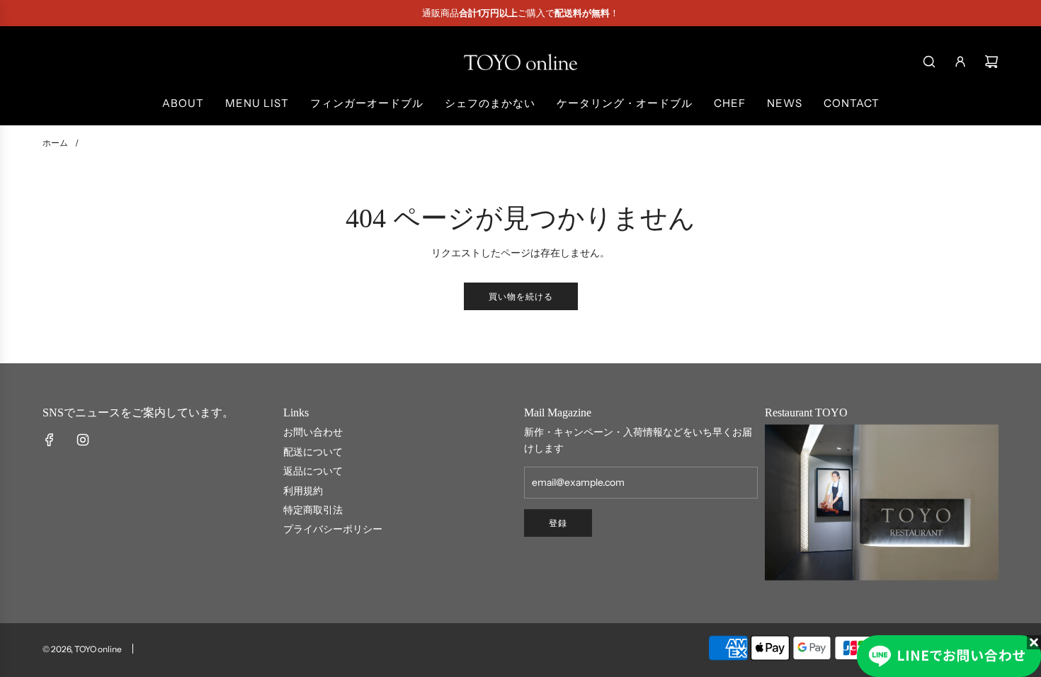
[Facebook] (49, 439)
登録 (558, 523)
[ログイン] (960, 61)
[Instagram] (82, 439)
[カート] (991, 61)
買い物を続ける (521, 296)
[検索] (929, 61)
